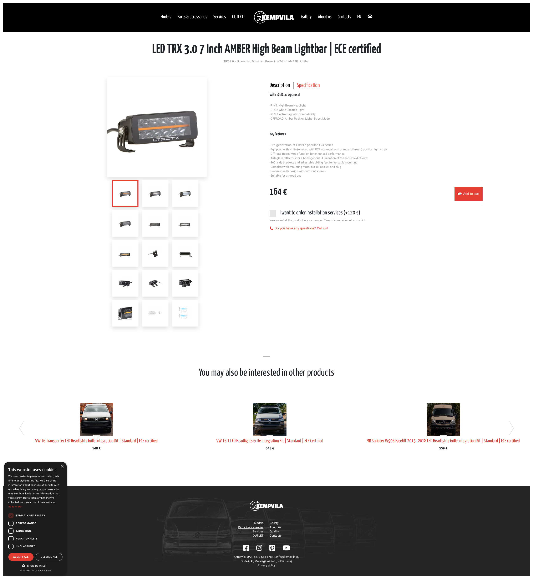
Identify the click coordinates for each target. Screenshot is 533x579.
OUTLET (237, 17)
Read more (15, 506)
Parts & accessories (192, 17)
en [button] (359, 17)
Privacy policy (266, 565)
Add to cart (471, 194)
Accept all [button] (21, 557)
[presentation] (21, 428)
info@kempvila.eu (287, 556)
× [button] (62, 466)
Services (219, 17)
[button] (35, 566)
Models (166, 17)
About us (324, 17)
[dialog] (35, 518)
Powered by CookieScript (35, 570)
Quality (274, 531)
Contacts (344, 17)
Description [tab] (280, 85)
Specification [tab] (308, 85)
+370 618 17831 (264, 556)
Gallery (306, 17)
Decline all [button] (49, 557)
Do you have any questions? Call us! (301, 228)
